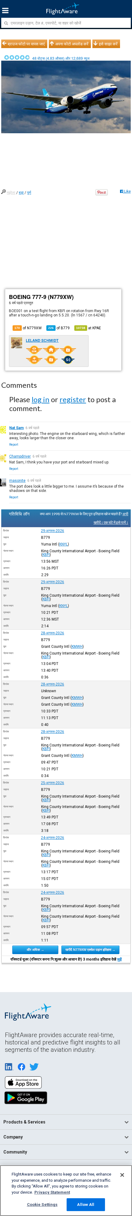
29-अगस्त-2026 (52, 531)
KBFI (46, 555)
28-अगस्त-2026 (52, 633)
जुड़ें (119, 959)
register (73, 399)
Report (13, 445)
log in (40, 399)
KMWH (77, 646)
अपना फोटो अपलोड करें (71, 43)
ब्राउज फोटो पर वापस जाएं (26, 43)
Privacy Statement (52, 1192)
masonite (17, 480)
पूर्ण (29, 193)
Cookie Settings (42, 1204)
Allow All (85, 1204)
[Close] (122, 1175)
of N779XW (28, 328)
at (88, 328)
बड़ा (21, 193)
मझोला (11, 193)
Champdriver (20, 456)
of (59, 328)
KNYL (63, 544)
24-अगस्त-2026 (52, 838)
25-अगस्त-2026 (52, 783)
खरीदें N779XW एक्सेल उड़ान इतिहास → (90, 949)
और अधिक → (35, 949)
